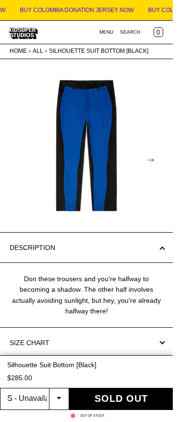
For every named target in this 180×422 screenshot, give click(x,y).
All (38, 51)
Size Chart (29, 343)
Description (32, 247)
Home (18, 51)
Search (130, 32)
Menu (106, 32)
